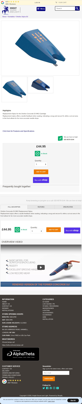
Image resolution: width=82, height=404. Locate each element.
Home (4, 16)
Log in (37, 2)
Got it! (73, 400)
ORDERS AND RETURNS (10, 373)
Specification (68, 207)
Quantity (38, 161)
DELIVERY (5, 371)
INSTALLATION (48, 319)
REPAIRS (5, 308)
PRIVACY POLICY (8, 377)
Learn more (51, 401)
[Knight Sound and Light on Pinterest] (51, 388)
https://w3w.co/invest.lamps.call (12, 345)
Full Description (14, 207)
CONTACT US (7, 306)
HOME (4, 302)
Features (41, 207)
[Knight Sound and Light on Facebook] (47, 388)
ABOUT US (6, 304)
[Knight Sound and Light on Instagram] (54, 388)
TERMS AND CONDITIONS (11, 375)
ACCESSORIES (48, 313)
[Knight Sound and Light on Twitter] (44, 388)
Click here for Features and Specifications (18, 131)
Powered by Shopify (55, 395)
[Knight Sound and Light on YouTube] (57, 388)
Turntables (11, 16)
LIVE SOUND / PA (49, 304)
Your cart (62, 2)
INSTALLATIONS (8, 310)
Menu (42, 9)
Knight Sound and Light (40, 395)
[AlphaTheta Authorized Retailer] (20, 360)
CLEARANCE (47, 315)
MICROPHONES (48, 308)
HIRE (44, 317)
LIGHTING (46, 310)
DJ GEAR (46, 302)
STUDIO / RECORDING (51, 306)
